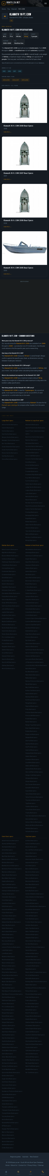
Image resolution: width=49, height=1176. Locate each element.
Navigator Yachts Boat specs (10, 440)
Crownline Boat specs (8, 574)
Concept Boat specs (8, 568)
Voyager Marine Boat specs (10, 1129)
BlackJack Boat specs (32, 881)
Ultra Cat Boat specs (31, 1053)
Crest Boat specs (7, 900)
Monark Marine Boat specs (10, 975)
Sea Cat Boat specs (8, 1028)
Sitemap (41, 1165)
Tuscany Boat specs (8, 1116)
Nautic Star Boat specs (9, 981)
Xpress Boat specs (8, 1141)
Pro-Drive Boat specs (32, 1003)
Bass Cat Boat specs (31, 868)
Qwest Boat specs (31, 1009)
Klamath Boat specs (31, 956)
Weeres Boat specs (8, 1135)
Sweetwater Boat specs (9, 1100)
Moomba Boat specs (8, 978)
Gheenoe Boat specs (31, 934)
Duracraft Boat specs (32, 903)
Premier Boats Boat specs (33, 712)
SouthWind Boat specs (32, 762)
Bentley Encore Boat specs (10, 865)
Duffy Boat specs (7, 906)
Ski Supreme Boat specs (9, 1063)
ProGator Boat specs (31, 1006)
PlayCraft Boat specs (31, 706)
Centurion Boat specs (8, 559)
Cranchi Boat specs (8, 427)
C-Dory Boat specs (31, 587)
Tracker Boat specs (31, 1047)
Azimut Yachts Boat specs (10, 424)
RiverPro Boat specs (31, 1013)
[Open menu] (45, 3)
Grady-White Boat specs (9, 602)
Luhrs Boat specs (30, 493)
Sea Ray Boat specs (8, 456)
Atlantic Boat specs (31, 568)
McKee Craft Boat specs (32, 690)
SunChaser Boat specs (9, 1082)
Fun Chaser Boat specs (9, 915)
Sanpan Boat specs (31, 737)
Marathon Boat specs (8, 956)
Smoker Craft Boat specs (9, 1066)
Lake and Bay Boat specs (33, 959)
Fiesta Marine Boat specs (9, 596)
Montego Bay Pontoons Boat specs (36, 981)
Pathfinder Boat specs (9, 1000)
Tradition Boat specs (31, 806)
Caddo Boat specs (31, 593)
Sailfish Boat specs (8, 649)
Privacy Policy (32, 1165)
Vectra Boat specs (7, 1119)
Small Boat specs (7, 836)
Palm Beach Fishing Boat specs (11, 991)
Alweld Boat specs (31, 856)
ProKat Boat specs (7, 640)
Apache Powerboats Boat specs (35, 427)
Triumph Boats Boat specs (10, 1113)
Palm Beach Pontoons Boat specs (12, 994)
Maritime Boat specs (8, 959)
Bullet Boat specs (30, 887)
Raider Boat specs (31, 721)
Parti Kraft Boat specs (8, 997)
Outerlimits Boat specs (9, 631)
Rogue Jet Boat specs (32, 734)
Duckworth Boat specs (32, 627)
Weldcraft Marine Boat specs (34, 825)
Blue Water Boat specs (9, 878)
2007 (14, 71)
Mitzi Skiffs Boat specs (32, 978)
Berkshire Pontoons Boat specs (12, 868)
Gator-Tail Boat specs (32, 931)
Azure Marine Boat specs (33, 577)
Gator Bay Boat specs (8, 925)
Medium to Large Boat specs (34, 420)
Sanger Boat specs (8, 1022)
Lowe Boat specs (7, 950)
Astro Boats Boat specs (9, 853)
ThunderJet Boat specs (32, 800)
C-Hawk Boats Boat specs (33, 590)
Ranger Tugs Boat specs (33, 725)
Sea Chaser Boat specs (9, 1031)
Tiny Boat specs (30, 836)
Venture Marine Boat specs (33, 822)
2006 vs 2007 (15, 80)
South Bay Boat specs (8, 1069)
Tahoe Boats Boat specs (32, 794)
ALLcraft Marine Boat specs (33, 850)
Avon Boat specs (30, 865)
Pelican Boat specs (31, 991)
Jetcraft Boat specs (8, 609)
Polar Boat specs (30, 709)
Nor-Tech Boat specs (8, 443)
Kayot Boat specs (30, 668)
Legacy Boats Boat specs (33, 490)
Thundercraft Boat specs (9, 1107)
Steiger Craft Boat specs (33, 775)
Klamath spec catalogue (10, 405)
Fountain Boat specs (31, 471)
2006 (9, 71)
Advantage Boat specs (32, 552)
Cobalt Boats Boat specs (9, 565)
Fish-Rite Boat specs (32, 919)
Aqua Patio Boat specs (32, 562)
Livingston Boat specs (32, 966)
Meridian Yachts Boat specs (33, 502)
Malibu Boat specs (31, 678)
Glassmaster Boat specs (33, 941)
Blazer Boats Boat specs (9, 875)
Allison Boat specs (31, 853)
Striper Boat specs (31, 781)
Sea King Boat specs (8, 1034)
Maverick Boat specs (8, 962)
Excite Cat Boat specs (32, 465)
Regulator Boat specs (8, 646)
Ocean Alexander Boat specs (11, 446)
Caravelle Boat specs (32, 602)
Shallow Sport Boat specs (10, 1047)
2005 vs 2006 (6, 80)
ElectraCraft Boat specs (9, 909)
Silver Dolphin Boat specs (33, 1028)
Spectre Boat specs (8, 659)
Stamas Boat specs (8, 665)
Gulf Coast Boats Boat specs (10, 606)
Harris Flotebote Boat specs (34, 652)
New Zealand (34, 1157)
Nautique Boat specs (31, 696)
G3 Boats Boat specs (8, 919)
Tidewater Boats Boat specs (10, 1110)
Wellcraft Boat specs (31, 534)
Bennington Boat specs (32, 580)
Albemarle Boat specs (32, 424)
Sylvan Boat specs (7, 1104)
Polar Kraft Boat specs (32, 997)
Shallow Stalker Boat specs (33, 1022)
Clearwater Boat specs (9, 897)
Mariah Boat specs (31, 684)
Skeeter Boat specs (8, 1060)
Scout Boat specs (7, 652)
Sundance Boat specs (8, 1088)
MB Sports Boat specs (8, 966)
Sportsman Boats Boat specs (11, 1072)
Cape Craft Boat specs (9, 884)
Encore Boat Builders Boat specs (35, 906)
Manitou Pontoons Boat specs (34, 681)
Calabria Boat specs (8, 881)
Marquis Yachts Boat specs (10, 437)
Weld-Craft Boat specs (32, 1066)
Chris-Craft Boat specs (32, 455)
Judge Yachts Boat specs (33, 487)
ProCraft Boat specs (8, 1009)
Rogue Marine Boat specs (33, 1016)
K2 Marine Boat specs (32, 953)
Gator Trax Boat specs (32, 928)
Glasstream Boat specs (32, 643)
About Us (14, 1165)
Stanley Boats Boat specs (33, 768)
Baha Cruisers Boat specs (10, 549)
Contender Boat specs (9, 571)
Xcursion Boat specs (8, 1138)
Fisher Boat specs (7, 912)
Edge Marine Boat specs (32, 634)
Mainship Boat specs (31, 496)
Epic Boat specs (30, 640)
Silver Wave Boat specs (9, 1057)
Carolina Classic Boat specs (34, 446)
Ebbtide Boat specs (31, 631)
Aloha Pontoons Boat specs (10, 840)
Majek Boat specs (30, 969)
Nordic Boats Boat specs (9, 627)
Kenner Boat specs (8, 937)
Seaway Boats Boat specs (33, 753)
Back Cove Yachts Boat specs (34, 437)
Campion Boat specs (31, 596)
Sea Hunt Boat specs (31, 743)
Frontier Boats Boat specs (33, 922)
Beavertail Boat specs (32, 875)
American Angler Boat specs (34, 859)
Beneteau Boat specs (32, 443)
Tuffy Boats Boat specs (32, 1050)
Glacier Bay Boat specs (9, 599)
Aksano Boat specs (31, 846)
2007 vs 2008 (25, 80)
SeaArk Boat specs (31, 1019)
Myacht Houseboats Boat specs (35, 506)
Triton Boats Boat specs (32, 809)
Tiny (8, 9)
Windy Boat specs (31, 540)
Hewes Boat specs (7, 934)
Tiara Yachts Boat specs (32, 531)
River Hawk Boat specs (32, 728)
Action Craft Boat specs (32, 843)
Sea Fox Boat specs (31, 740)
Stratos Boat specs (8, 1075)
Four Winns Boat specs (32, 477)
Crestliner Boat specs (8, 903)
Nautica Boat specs (31, 693)
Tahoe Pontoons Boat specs (34, 797)
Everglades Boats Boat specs (11, 593)
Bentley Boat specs (8, 862)
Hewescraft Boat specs (32, 656)
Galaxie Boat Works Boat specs (11, 922)
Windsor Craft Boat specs (33, 537)
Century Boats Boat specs (33, 606)
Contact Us (22, 1165)
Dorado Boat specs (8, 580)
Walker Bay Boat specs (32, 1060)
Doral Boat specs (30, 462)
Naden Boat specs (31, 984)
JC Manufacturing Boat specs (34, 662)
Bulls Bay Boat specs (31, 890)
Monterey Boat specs (8, 624)
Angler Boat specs (31, 559)
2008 (19, 71)
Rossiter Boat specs (8, 1019)
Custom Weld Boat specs (33, 621)
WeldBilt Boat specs (31, 1069)
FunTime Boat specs (31, 481)
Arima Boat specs (7, 850)
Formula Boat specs (31, 468)
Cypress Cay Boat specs (33, 624)
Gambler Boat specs (31, 925)
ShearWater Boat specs (9, 1050)
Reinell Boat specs (7, 1016)
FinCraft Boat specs (31, 915)
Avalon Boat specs (31, 571)
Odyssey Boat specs (8, 988)
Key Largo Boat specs (8, 941)
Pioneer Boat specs (8, 1003)
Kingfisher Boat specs (9, 615)
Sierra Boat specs (7, 1053)
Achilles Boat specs (31, 840)
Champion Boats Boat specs (10, 890)
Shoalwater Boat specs (32, 1025)
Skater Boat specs (31, 756)
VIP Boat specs (6, 1125)
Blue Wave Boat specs (32, 884)
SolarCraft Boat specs (32, 1031)
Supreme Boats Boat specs (34, 1044)
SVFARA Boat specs (8, 1097)
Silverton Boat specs (31, 528)
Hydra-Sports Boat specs (33, 484)
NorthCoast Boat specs (32, 700)
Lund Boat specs (7, 953)
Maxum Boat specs (31, 499)
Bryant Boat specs (31, 584)
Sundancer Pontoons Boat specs (12, 1091)
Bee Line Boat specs (31, 878)
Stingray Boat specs (31, 778)
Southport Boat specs (32, 759)
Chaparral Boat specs (32, 452)
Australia (25, 1157)
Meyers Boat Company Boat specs (35, 972)
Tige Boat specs (30, 803)
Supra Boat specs (30, 790)
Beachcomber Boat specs (10, 859)
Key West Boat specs (31, 671)
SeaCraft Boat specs (31, 750)
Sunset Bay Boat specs (9, 1094)
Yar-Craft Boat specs (31, 1072)
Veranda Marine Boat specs (10, 1122)
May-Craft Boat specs (32, 687)
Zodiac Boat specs (7, 1147)
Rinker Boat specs (31, 521)
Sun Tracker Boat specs (32, 784)
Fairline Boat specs (8, 431)
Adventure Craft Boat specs (34, 555)
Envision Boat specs (31, 637)
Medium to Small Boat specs (34, 545)
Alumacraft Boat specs (9, 843)
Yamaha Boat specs (8, 1144)
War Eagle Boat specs (32, 1063)
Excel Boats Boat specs (32, 909)
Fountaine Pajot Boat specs (33, 474)
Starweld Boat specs (31, 1038)
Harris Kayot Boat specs (9, 931)
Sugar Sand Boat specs (9, 1078)
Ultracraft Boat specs (32, 1057)
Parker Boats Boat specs (9, 634)
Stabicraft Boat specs (32, 765)
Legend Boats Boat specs (33, 962)
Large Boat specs (7, 420)
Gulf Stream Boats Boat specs (34, 649)
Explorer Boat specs (31, 912)
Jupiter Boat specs (8, 612)
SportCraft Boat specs (9, 662)
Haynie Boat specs (31, 950)
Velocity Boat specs (31, 819)
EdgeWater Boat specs (9, 587)
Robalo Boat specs (31, 731)
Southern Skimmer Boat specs (35, 1034)
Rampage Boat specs (32, 515)
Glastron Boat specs (31, 646)
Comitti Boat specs (31, 615)
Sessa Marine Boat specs (9, 459)
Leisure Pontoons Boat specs (11, 947)
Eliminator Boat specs (8, 590)
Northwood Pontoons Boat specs (35, 988)
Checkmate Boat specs (32, 609)
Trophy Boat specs (31, 812)
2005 (4, 71)
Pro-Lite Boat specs (8, 1006)
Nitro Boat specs (7, 984)
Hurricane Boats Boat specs (34, 659)
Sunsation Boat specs (32, 787)
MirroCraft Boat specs (32, 975)
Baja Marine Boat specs (9, 552)
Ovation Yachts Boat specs (33, 509)
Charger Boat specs (8, 894)
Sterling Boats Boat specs (33, 1041)
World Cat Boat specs (8, 668)
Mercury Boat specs (8, 969)
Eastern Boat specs (8, 584)
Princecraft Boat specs (32, 715)
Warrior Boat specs (8, 1132)
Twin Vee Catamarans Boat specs (35, 815)
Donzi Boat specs (7, 577)
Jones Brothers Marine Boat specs (36, 665)
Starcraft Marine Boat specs (34, 772)
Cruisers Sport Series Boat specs (35, 618)
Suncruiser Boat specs (9, 1085)
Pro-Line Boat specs (8, 637)
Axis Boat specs (30, 574)
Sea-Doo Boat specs (8, 1038)
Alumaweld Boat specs (9, 846)
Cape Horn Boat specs (32, 599)
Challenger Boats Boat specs (11, 562)
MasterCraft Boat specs (9, 621)
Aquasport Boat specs (32, 565)
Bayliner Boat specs (31, 440)
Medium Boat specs (8, 545)
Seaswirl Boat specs (8, 656)
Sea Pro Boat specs (31, 747)
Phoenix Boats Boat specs (33, 994)
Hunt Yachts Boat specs (9, 434)
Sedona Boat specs (8, 1044)
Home (4, 9)
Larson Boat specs (8, 618)
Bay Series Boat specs (32, 872)
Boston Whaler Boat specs (10, 555)
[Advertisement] (24, 307)
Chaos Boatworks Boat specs (34, 897)
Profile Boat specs (31, 718)
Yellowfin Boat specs (31, 831)
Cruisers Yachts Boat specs (34, 459)
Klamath (14, 9)
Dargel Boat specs (31, 900)
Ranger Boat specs (8, 1013)
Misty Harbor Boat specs (9, 972)
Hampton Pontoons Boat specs (35, 947)
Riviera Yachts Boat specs (10, 453)
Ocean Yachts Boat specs (10, 449)
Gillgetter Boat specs (32, 937)
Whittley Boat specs (31, 828)
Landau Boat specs (8, 944)
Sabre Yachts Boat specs (33, 524)
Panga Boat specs (30, 703)
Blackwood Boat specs (9, 872)
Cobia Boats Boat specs (32, 612)
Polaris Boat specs (31, 1000)
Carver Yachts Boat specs (33, 449)
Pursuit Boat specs (8, 643)
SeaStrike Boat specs (8, 1041)
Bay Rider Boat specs (8, 856)
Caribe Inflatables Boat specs (34, 894)
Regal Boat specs (30, 518)
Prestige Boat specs (31, 512)
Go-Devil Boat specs (31, 944)
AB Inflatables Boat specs (33, 549)
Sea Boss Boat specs (8, 1025)
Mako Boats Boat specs (32, 675)
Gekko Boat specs (7, 928)
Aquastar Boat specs (31, 862)
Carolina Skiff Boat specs (9, 887)
